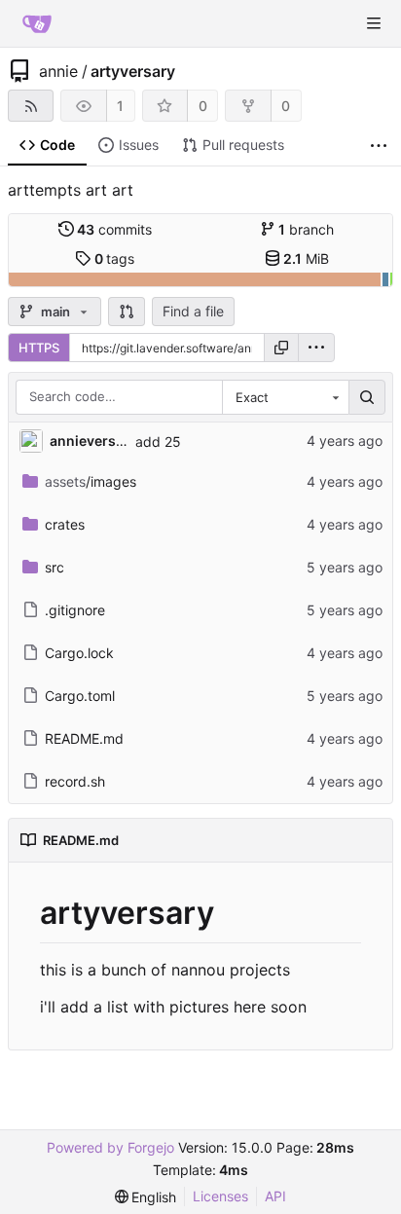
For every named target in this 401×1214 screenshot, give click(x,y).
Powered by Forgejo (110, 1147)
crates (65, 524)
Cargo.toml (80, 695)
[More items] (378, 146)
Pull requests (243, 144)
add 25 (158, 441)
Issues (139, 144)
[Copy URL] (281, 347)
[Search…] (366, 397)
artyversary (133, 71)
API (275, 1196)
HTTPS (38, 347)
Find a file (193, 311)
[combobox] (285, 397)
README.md (84, 738)
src (54, 567)
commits (114, 229)
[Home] (37, 23)
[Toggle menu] (373, 23)
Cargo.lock (79, 652)
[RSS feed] (31, 106)
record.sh (75, 781)
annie (58, 71)
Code (57, 144)
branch (306, 229)
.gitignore (75, 610)
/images (90, 481)
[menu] (316, 347)
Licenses (220, 1196)
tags (114, 258)
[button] (126, 311)
